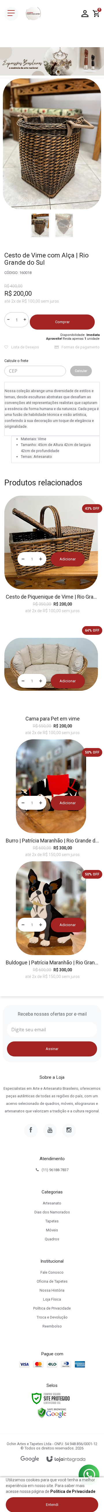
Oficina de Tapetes (52, 1281)
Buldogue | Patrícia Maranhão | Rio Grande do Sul (52, 962)
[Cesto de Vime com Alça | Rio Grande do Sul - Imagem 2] (64, 225)
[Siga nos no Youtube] (50, 1131)
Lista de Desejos (24, 347)
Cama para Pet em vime (52, 719)
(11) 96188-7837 (55, 1170)
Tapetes (52, 1221)
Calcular (81, 371)
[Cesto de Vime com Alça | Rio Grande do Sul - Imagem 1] (40, 225)
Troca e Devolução (52, 1317)
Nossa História (52, 1290)
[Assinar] (52, 1048)
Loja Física (52, 1299)
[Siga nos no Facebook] (31, 1131)
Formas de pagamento (80, 347)
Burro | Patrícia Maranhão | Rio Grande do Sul (52, 841)
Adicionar (68, 559)
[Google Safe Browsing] (52, 1412)
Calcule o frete (16, 361)
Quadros (52, 1239)
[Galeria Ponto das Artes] (33, 14)
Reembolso (52, 1326)
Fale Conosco (52, 1272)
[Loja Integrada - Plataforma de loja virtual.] (66, 1459)
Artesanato (52, 1203)
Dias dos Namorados (52, 1212)
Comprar (62, 322)
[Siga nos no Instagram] (69, 1131)
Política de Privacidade (52, 1308)
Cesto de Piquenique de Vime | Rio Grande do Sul (52, 597)
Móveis (52, 1230)
